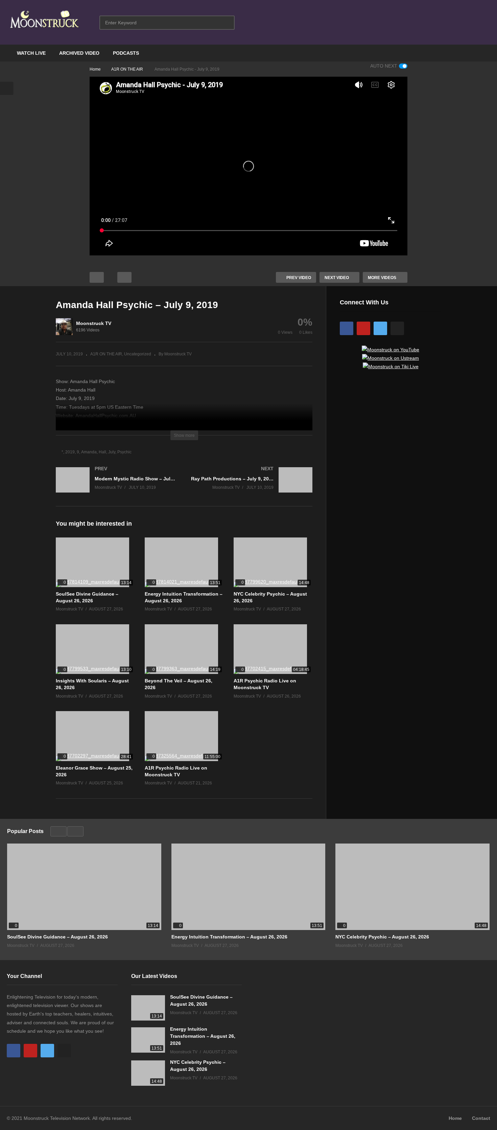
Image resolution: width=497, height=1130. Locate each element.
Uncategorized (137, 354)
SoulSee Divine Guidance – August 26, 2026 (57, 936)
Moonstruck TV (93, 323)
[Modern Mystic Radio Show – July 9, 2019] (117, 486)
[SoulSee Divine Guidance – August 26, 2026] (95, 562)
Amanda (89, 452)
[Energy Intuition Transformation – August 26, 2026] (184, 562)
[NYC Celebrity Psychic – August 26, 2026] (273, 562)
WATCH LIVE (31, 53)
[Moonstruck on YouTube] (390, 349)
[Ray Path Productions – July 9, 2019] (252, 486)
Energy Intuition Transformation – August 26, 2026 (229, 936)
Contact (481, 1118)
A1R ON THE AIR (106, 354)
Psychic (124, 452)
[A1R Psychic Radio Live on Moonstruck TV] (273, 649)
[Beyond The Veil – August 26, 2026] (184, 649)
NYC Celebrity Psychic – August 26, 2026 (382, 936)
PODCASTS (126, 53)
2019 (70, 452)
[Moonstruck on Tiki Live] (391, 366)
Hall (102, 452)
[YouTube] (363, 328)
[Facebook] (346, 328)
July (111, 452)
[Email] (397, 328)
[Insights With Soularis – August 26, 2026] (95, 649)
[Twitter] (380, 328)
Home (455, 1118)
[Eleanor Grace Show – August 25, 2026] (95, 736)
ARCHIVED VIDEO (79, 53)
